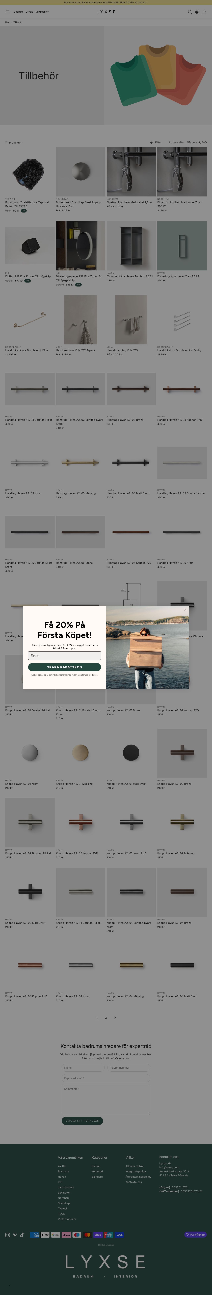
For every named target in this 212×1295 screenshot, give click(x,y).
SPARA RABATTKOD (64, 675)
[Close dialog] (185, 618)
